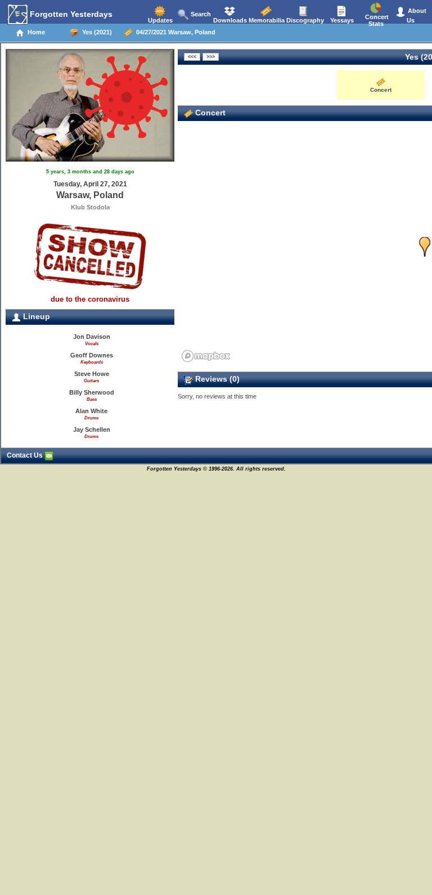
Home (34, 32)
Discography (304, 20)
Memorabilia (266, 20)
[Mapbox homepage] (206, 356)
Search (200, 14)
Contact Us (25, 455)
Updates (159, 20)
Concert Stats (376, 20)
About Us (416, 15)
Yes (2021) (95, 32)
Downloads (229, 20)
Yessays (341, 20)
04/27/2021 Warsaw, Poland (174, 32)
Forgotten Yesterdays (70, 14)
